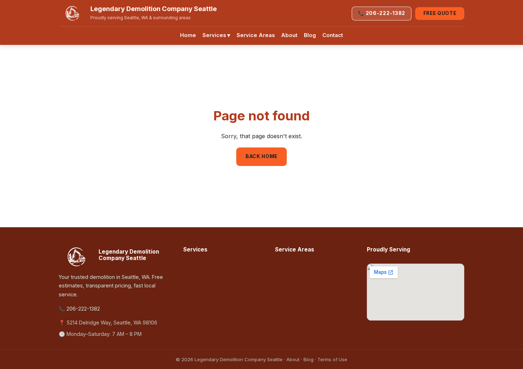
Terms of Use (332, 359)
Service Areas (256, 35)
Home (188, 35)
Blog (310, 35)
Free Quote (439, 13)
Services (216, 35)
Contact (332, 35)
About (289, 35)
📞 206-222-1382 (381, 13)
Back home (261, 156)
